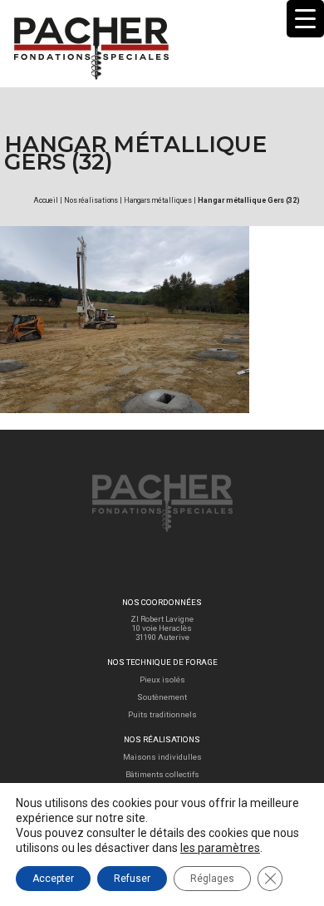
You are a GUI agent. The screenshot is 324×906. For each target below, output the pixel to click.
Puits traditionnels (162, 714)
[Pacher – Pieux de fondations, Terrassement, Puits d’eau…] (90, 30)
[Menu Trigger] (305, 18)
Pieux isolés (162, 679)
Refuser (132, 878)
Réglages (212, 878)
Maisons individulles (162, 756)
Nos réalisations (91, 200)
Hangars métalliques (158, 200)
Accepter (53, 878)
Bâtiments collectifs (162, 774)
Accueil (45, 200)
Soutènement (162, 697)
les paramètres (220, 847)
